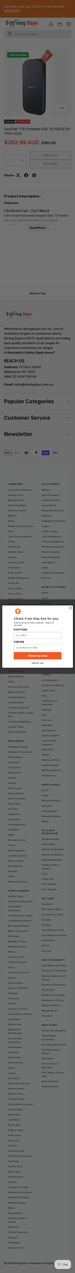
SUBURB (19, 642)
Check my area (37, 655)
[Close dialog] (70, 607)
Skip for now (38, 663)
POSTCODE (20, 629)
